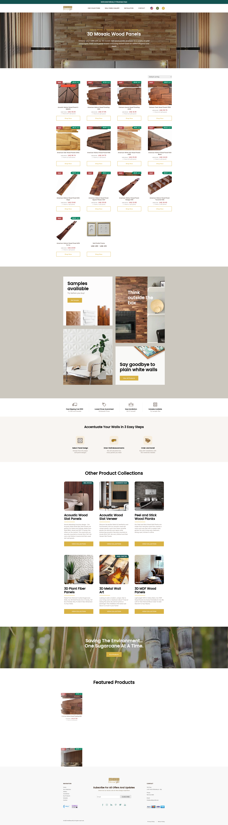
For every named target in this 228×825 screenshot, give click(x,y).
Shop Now (68, 118)
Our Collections (94, 8)
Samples (65, 798)
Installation (128, 8)
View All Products (129, 378)
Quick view (68, 103)
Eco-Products (114, 654)
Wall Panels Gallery (112, 8)
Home (64, 787)
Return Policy (161, 821)
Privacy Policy (151, 821)
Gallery (65, 791)
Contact (141, 8)
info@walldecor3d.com (153, 800)
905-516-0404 (150, 794)
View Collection (79, 544)
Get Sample (75, 300)
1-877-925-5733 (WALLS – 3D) (154, 789)
